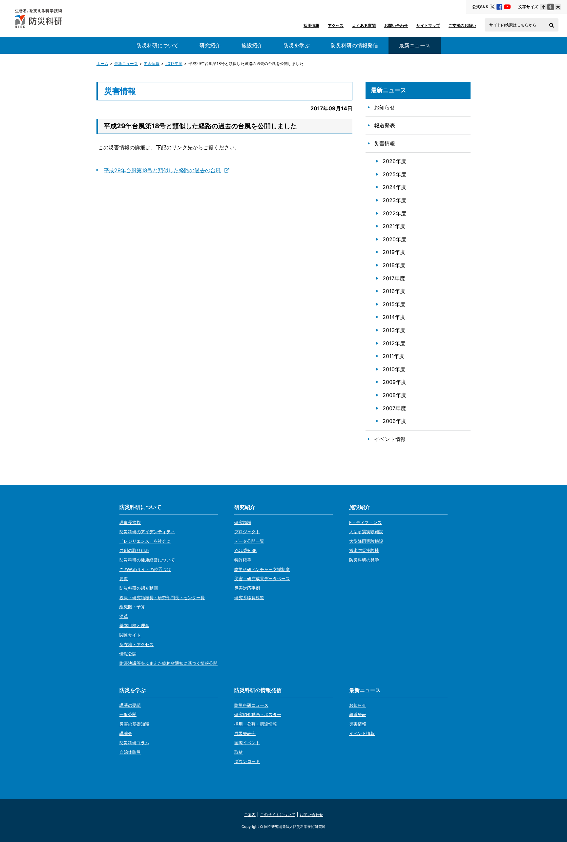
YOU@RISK (245, 550)
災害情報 (151, 63)
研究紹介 (210, 45)
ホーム (102, 63)
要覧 (123, 578)
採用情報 (311, 25)
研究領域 (242, 522)
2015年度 (394, 304)
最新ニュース (126, 63)
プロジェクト (247, 531)
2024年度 (394, 187)
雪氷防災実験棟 (364, 550)
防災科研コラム (134, 742)
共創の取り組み (134, 550)
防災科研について (157, 45)
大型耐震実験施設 (366, 531)
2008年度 (394, 395)
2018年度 (394, 265)
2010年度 (394, 369)
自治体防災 (130, 752)
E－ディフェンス (365, 522)
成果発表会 (245, 733)
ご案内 (250, 814)
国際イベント (247, 742)
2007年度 (394, 408)
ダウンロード (247, 761)
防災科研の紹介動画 (138, 588)
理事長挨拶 (130, 522)
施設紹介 (252, 45)
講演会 (125, 733)
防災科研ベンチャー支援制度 (262, 569)
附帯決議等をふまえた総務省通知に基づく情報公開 (168, 663)
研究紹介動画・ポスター (257, 714)
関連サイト (130, 635)
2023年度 (394, 200)
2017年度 (173, 63)
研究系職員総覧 (249, 597)
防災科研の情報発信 (354, 45)
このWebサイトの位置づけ (145, 569)
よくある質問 (364, 25)
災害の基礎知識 (134, 723)
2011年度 (393, 356)
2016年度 (394, 291)
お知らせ (384, 107)
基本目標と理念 (134, 625)
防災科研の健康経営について (147, 559)
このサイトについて (277, 814)
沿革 (123, 616)
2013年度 (394, 330)
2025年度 (394, 174)
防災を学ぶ (297, 45)
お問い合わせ (396, 25)
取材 (238, 752)
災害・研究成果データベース (262, 578)
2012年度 (394, 343)
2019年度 (394, 252)
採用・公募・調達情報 (255, 723)
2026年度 (394, 161)
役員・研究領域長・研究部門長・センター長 (162, 597)
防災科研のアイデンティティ (147, 531)
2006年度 (394, 421)
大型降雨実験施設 (366, 541)
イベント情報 (390, 439)
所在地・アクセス (136, 644)
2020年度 (394, 239)
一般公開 (127, 714)
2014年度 (394, 317)
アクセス (336, 25)
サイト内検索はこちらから (512, 25)
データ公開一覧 (249, 541)
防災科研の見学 (364, 559)
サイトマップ (428, 25)
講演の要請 (130, 705)
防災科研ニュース (251, 705)
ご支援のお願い (462, 25)
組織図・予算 (132, 606)
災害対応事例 (247, 588)
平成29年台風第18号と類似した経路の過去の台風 (162, 170)
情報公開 (127, 653)
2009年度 (394, 382)
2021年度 (394, 226)
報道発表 (384, 125)
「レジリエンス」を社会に (145, 541)
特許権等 (242, 559)
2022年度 (394, 213)
